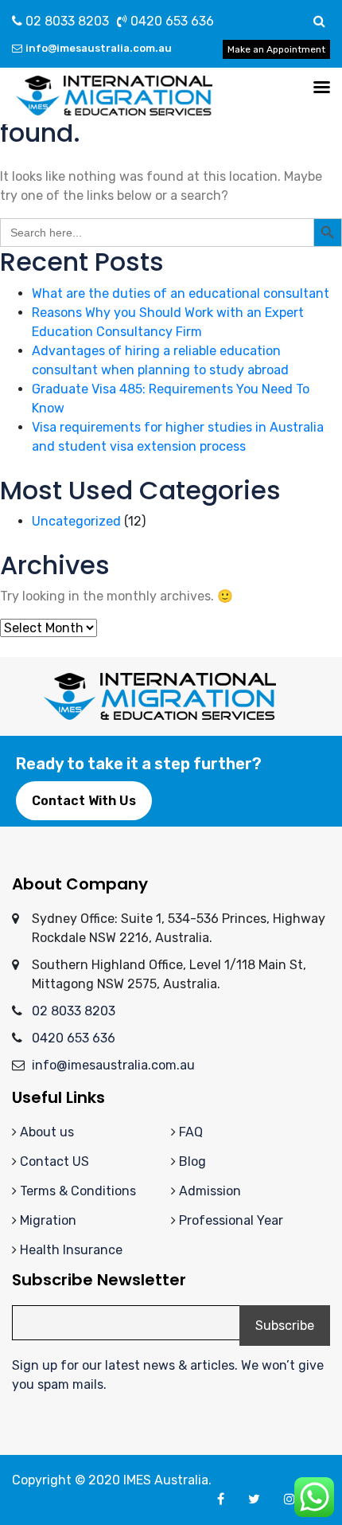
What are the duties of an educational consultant (180, 293)
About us (47, 1132)
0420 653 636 (170, 21)
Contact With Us (84, 800)
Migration (48, 1220)
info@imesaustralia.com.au (98, 48)
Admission (210, 1190)
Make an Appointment (276, 49)
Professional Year (231, 1220)
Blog (192, 1161)
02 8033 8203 (65, 21)
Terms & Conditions (78, 1190)
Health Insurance (71, 1249)
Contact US (54, 1161)
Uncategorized (76, 521)
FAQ (191, 1132)
